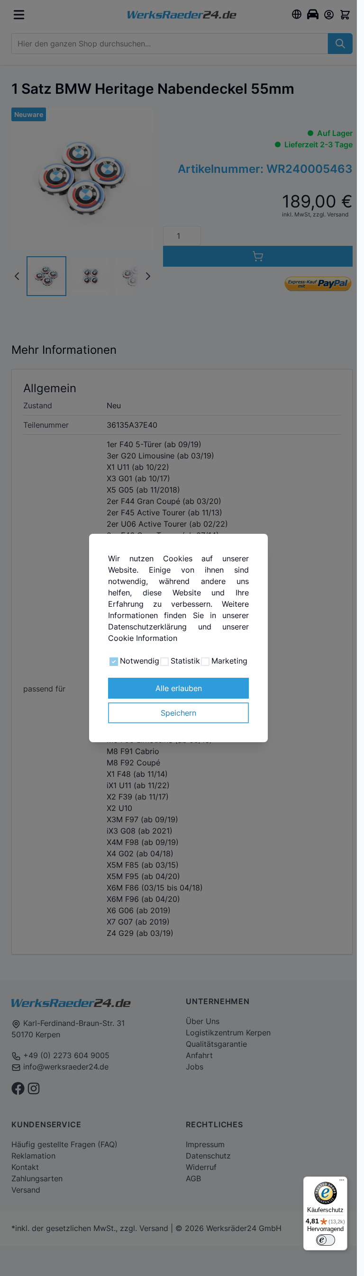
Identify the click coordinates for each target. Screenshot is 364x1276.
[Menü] (341, 1182)
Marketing (229, 660)
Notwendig (139, 660)
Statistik (185, 660)
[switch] (325, 1240)
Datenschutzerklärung (147, 626)
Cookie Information (142, 638)
